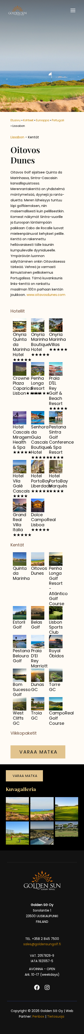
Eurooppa (42, 120)
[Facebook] (37, 987)
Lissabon (17, 137)
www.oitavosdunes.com (46, 294)
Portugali (58, 120)
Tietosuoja (56, 1016)
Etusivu (15, 120)
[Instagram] (47, 987)
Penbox (38, 1016)
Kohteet (28, 120)
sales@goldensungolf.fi (42, 944)
